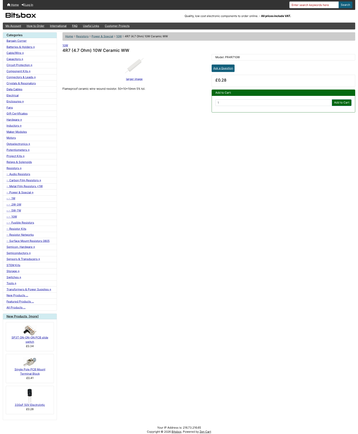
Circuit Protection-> (19, 65)
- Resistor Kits (16, 229)
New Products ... (17, 295)
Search (345, 5)
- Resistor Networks (20, 234)
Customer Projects (117, 26)
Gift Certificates (17, 113)
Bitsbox (176, 431)
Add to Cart (341, 102)
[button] (351, 416)
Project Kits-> (16, 156)
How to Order (35, 26)
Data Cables (14, 89)
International (58, 26)
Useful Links (91, 26)
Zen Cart (205, 431)
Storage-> (13, 271)
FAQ (74, 26)
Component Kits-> (19, 71)
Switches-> (14, 277)
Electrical (13, 95)
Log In (28, 5)
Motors (11, 138)
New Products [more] (23, 316)
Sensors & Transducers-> (23, 259)
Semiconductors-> (19, 253)
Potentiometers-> (18, 150)
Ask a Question (223, 68)
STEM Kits (13, 265)
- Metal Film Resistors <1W (25, 186)
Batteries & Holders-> (21, 47)
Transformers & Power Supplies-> (29, 289)
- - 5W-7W (14, 210)
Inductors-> (14, 125)
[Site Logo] (61, 16)
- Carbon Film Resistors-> (24, 180)
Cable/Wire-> (15, 53)
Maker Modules (17, 132)
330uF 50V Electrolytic (30, 405)
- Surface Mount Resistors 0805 (28, 241)
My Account (13, 26)
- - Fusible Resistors (20, 222)
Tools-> (11, 283)
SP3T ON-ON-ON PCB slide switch (30, 340)
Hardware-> (14, 119)
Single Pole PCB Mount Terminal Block (30, 371)
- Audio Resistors (18, 174)
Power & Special (102, 36)
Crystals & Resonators (21, 83)
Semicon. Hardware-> (21, 247)
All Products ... (16, 307)
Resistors (82, 36)
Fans (10, 107)
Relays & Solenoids (19, 162)
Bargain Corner (17, 41)
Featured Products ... (20, 301)
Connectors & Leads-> (21, 77)
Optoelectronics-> (18, 144)
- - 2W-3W (14, 204)
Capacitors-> (15, 59)
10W (119, 36)
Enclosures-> (15, 101)
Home (14, 5)
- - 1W (11, 198)
